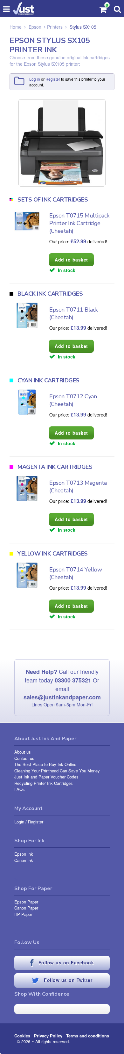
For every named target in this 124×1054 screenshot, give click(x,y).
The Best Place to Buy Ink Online (45, 764)
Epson (35, 27)
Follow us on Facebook (65, 962)
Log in (34, 79)
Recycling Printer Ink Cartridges (43, 783)
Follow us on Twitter (67, 980)
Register (52, 79)
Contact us (24, 758)
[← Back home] (23, 8)
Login (19, 822)
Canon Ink (23, 860)
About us (22, 752)
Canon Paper (26, 908)
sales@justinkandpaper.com (62, 697)
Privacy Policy (48, 1036)
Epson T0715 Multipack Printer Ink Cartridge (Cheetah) (79, 223)
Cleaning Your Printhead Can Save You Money (57, 771)
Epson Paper (26, 902)
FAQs (19, 789)
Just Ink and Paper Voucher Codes (46, 777)
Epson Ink (23, 854)
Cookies (22, 1036)
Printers (55, 27)
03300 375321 (73, 680)
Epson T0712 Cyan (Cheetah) (73, 400)
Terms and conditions (87, 1036)
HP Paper (23, 914)
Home (16, 27)
